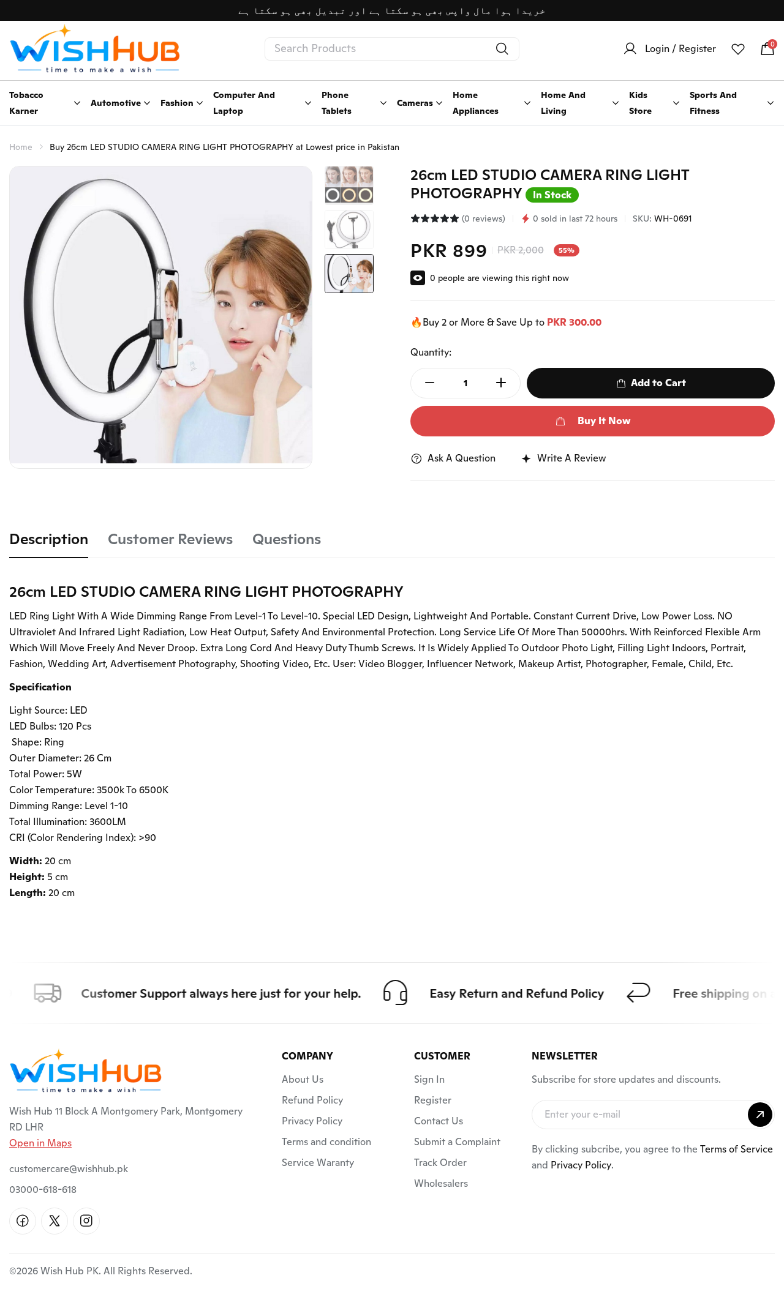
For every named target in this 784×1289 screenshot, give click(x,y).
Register (432, 1100)
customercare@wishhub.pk (68, 1168)
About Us (302, 1079)
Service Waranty (318, 1162)
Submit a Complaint (457, 1141)
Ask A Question (462, 458)
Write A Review (571, 458)
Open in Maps (40, 1143)
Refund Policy (312, 1100)
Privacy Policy (312, 1121)
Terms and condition (326, 1141)
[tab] (48, 544)
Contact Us (438, 1121)
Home (20, 146)
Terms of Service (736, 1149)
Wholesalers (441, 1183)
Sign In (429, 1079)
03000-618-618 (43, 1189)
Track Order (440, 1162)
